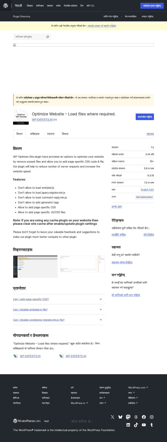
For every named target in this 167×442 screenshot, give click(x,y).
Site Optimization (144, 197)
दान (102, 397)
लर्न (72, 387)
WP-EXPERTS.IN (42, 119)
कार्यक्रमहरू (104, 392)
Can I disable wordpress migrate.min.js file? (38, 319)
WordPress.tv (79, 403)
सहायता (150, 133)
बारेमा (15, 387)
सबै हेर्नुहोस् (149, 234)
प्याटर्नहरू (46, 403)
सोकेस (44, 387)
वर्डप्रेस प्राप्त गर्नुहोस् (152, 5)
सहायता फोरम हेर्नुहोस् (122, 262)
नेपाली (46, 421)
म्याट (131, 392)
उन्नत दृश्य (117, 206)
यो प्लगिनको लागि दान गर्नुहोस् (126, 295)
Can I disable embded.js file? (30, 309)
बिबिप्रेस (133, 397)
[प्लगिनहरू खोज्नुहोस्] (47, 36)
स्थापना (50, 133)
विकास (65, 133)
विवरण (19, 133)
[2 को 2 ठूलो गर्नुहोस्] (100, 260)
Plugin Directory (21, 16)
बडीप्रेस (133, 403)
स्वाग (102, 403)
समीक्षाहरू (34, 133)
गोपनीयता (17, 403)
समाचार (16, 392)
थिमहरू (45, 392)
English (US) (147, 189)
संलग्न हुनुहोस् (105, 387)
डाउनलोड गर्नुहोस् (145, 116)
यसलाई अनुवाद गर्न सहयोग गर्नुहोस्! (102, 25)
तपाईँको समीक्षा (119, 234)
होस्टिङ (16, 397)
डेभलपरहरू (75, 397)
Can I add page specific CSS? (31, 299)
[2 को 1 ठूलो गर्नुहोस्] (53, 260)
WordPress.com (138, 387)
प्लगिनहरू (46, 397)
